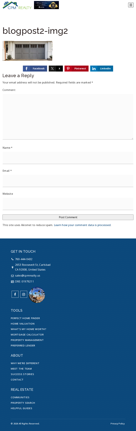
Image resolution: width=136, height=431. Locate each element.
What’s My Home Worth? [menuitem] (28, 329)
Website (7, 194)
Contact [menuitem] (17, 379)
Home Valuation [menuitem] (23, 323)
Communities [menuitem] (20, 397)
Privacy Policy (118, 423)
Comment (8, 90)
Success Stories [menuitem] (22, 374)
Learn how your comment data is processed (82, 225)
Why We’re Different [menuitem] (25, 363)
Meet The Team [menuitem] (21, 368)
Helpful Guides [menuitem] (21, 408)
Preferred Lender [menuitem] (23, 345)
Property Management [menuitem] (27, 340)
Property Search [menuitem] (23, 402)
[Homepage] (30, 5)
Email (7, 171)
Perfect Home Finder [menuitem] (25, 318)
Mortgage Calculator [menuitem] (27, 334)
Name (7, 148)
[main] (68, 119)
